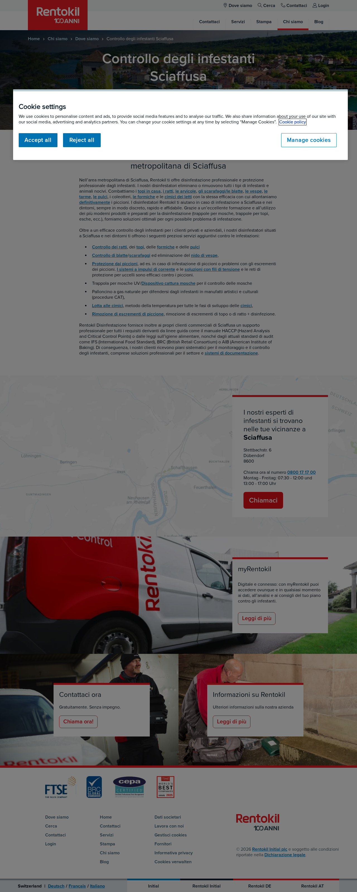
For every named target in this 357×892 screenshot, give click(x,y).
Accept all (38, 140)
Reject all (82, 140)
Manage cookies (309, 140)
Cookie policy (292, 122)
